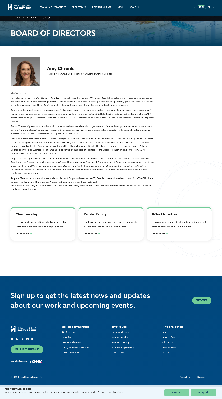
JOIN (201, 7)
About (21, 18)
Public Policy (118, 353)
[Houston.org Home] (20, 7)
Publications (168, 343)
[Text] (12, 339)
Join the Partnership (27, 349)
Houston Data (168, 337)
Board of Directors (34, 18)
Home (13, 18)
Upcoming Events (120, 332)
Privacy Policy (185, 377)
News (164, 332)
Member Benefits (120, 337)
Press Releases (169, 348)
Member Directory (120, 343)
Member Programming (123, 348)
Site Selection (68, 332)
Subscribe (201, 300)
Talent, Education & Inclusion (75, 348)
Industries (66, 337)
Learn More (22, 234)
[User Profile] (213, 7)
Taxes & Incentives (70, 353)
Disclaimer (201, 377)
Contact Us (167, 353)
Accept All (203, 393)
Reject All (176, 393)
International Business (72, 343)
